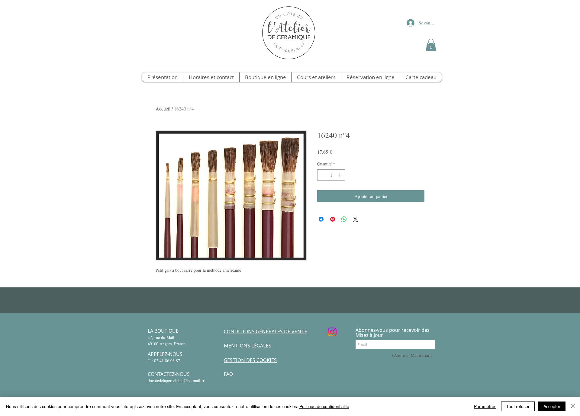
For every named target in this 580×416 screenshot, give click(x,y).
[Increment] (340, 175)
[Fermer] (572, 406)
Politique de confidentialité (324, 406)
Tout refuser (518, 406)
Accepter (551, 406)
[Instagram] (332, 332)
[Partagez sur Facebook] (321, 219)
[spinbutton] (331, 175)
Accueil (163, 108)
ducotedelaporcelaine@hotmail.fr (176, 380)
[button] (431, 45)
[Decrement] (322, 175)
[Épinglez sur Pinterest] (332, 219)
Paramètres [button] (485, 406)
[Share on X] (355, 219)
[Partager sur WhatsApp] (344, 219)
